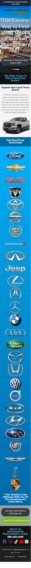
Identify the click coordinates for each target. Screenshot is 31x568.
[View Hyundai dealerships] (15, 421)
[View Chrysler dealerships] (15, 459)
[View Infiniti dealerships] (15, 256)
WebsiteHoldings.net (19, 549)
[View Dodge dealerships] (15, 244)
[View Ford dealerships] (15, 155)
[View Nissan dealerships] (15, 217)
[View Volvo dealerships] (15, 396)
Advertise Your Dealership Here (16, 520)
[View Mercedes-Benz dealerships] (15, 307)
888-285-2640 (15, 536)
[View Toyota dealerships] (15, 205)
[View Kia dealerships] (15, 408)
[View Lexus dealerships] (15, 281)
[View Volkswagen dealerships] (15, 383)
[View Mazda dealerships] (15, 357)
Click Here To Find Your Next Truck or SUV (15, 61)
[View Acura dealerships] (15, 293)
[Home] (15, 10)
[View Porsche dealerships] (15, 484)
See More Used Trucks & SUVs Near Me (15, 512)
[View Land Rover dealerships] (15, 345)
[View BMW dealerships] (15, 320)
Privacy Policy (22, 556)
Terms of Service (10, 556)
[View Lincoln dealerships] (15, 472)
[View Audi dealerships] (15, 332)
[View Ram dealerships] (15, 192)
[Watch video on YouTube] (15, 69)
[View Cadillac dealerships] (15, 231)
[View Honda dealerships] (15, 370)
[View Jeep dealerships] (15, 269)
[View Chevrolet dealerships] (15, 168)
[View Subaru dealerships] (15, 433)
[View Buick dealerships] (15, 446)
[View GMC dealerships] (15, 180)
